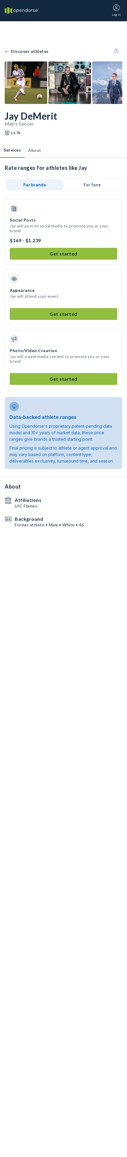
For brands (34, 184)
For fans (92, 184)
